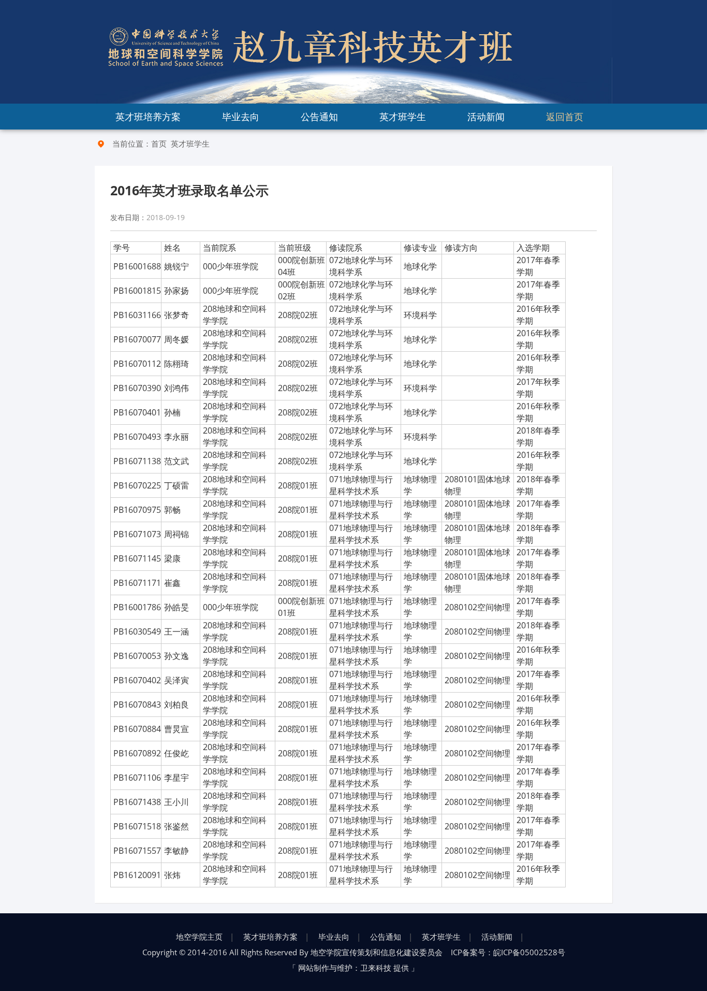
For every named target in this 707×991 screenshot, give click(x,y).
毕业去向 (240, 116)
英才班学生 (402, 116)
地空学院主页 (199, 936)
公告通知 (319, 116)
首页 (159, 143)
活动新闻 (486, 116)
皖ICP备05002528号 (529, 952)
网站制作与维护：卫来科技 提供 (353, 968)
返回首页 (564, 116)
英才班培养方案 (148, 116)
